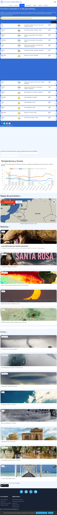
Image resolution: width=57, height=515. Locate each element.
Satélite (40, 5)
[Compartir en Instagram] (7, 123)
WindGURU (28, 5)
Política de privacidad (41, 513)
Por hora (16, 5)
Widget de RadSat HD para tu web (28, 223)
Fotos (3, 331)
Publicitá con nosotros (6, 503)
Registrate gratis (4, 505)
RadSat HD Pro (15, 505)
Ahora (10, 5)
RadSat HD (14, 503)
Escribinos (3, 501)
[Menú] (55, 2)
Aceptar (50, 513)
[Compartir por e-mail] (9, 123)
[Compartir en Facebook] (1, 123)
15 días (22, 5)
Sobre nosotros (4, 499)
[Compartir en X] (4, 123)
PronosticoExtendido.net (18, 501)
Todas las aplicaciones (17, 499)
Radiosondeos (15, 506)
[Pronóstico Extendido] (11, 2)
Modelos (46, 5)
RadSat (34, 5)
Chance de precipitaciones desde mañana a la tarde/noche (18, 18)
